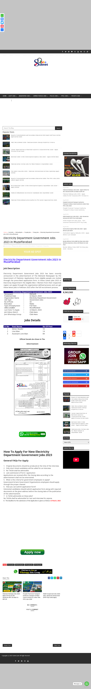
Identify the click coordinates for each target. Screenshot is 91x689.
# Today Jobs (38, 565)
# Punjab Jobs (29, 565)
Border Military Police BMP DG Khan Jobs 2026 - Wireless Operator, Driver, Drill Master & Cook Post (76, 243)
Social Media (67, 55)
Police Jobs (54, 96)
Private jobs (75, 96)
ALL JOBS (58, 55)
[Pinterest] (2, 26)
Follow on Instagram (71, 382)
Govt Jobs (12, 96)
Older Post (57, 645)
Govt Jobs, (25, 246)
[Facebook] (2, 19)
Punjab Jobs (28, 232)
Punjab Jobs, (39, 246)
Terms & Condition (39, 55)
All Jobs (15, 100)
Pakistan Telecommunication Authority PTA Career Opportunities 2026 (34, 200)
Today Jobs (36, 232)
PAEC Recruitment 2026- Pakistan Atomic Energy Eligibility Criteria (33, 142)
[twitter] (65, 51)
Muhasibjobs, (32, 246)
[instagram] (84, 51)
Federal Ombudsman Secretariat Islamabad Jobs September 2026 (32, 193)
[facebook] (62, 51)
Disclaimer (50, 55)
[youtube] (78, 51)
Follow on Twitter (70, 374)
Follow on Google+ (70, 378)
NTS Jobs (6, 100)
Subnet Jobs (16, 655)
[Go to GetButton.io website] (87, 687)
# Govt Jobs (11, 565)
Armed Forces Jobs (39, 96)
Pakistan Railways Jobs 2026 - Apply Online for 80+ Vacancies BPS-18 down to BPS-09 (12, 596)
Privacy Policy (27, 55)
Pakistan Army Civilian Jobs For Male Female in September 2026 (32, 164)
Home (5, 55)
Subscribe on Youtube (71, 386)
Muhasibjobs (19, 232)
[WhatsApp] (2, 15)
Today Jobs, (46, 246)
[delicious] (87, 51)
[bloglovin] (72, 51)
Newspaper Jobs (24, 96)
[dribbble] (75, 51)
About (11, 55)
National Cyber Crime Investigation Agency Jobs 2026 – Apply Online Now (34, 157)
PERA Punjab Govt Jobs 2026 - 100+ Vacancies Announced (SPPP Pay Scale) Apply (52, 595)
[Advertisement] (45, 12)
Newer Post (7, 645)
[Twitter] (2, 22)
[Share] (2, 30)
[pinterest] (68, 51)
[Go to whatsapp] (87, 684)
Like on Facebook (69, 371)
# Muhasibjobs (20, 565)
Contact (18, 55)
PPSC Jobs (64, 96)
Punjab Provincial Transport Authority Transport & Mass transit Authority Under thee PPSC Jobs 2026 (76, 204)
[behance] (81, 51)
